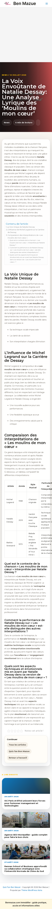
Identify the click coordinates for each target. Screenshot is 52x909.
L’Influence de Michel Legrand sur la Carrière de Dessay (26, 231)
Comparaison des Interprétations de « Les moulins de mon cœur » (25, 236)
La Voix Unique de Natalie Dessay (21, 227)
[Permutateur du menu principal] (46, 3)
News (7, 122)
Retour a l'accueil (18, 758)
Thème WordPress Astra (31, 890)
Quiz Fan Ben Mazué (11, 887)
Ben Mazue (24, 3)
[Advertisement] (26, 35)
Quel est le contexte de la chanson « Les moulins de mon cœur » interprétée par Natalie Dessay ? (27, 242)
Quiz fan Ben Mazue (19, 751)
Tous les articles (17, 745)
